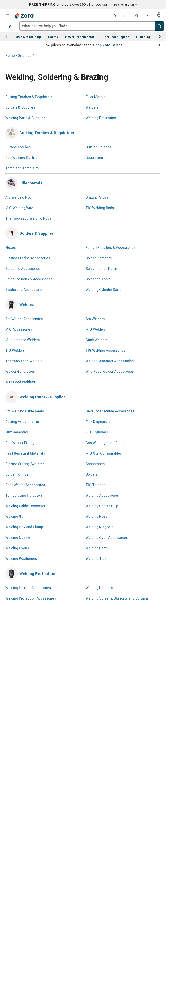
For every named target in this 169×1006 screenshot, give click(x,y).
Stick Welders (96, 339)
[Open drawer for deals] (114, 16)
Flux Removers (17, 432)
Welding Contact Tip (102, 505)
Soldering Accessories (22, 268)
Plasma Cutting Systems (24, 463)
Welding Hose (96, 516)
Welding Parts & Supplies (25, 117)
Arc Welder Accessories (24, 318)
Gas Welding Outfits (21, 157)
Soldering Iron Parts (101, 268)
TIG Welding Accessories (105, 350)
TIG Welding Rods (100, 207)
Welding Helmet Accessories (28, 587)
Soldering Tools (98, 279)
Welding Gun (15, 516)
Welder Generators (20, 371)
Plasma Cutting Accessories (27, 258)
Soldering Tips (16, 474)
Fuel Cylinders (97, 432)
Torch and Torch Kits (22, 168)
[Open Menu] (7, 16)
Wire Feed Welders (20, 381)
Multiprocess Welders (22, 339)
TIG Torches (95, 484)
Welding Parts (97, 548)
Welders (92, 107)
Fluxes (10, 247)
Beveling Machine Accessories (110, 411)
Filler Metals (95, 96)
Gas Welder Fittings (20, 442)
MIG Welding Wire (19, 207)
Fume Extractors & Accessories (110, 247)
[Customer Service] (136, 16)
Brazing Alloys (97, 197)
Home (10, 55)
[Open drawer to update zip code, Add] (10, 26)
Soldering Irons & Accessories (28, 279)
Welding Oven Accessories (107, 537)
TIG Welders (15, 350)
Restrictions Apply (125, 4)
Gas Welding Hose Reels (105, 442)
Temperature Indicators (24, 495)
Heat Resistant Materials (25, 453)
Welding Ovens (17, 548)
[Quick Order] (125, 16)
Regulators (94, 157)
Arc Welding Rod (18, 197)
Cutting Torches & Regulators (28, 96)
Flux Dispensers (98, 421)
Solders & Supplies (20, 107)
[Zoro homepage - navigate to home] (24, 16)
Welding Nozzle (17, 537)
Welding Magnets (99, 526)
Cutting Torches (98, 147)
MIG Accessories (18, 329)
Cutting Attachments (22, 421)
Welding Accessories (102, 495)
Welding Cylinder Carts (103, 289)
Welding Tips (96, 558)
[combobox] (91, 26)
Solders (91, 474)
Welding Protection (101, 117)
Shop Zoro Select (107, 45)
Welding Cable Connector (25, 505)
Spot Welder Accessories (25, 484)
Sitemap (25, 55)
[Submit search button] (159, 26)
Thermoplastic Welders (23, 360)
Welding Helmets (99, 587)
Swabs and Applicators (23, 289)
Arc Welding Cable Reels (24, 411)
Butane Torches (18, 147)
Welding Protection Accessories (30, 598)
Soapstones (95, 463)
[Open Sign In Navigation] (147, 16)
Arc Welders (95, 318)
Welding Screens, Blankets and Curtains (117, 598)
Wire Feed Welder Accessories (110, 371)
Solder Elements (99, 258)
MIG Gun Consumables (104, 453)
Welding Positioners (21, 558)
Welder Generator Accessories (110, 360)
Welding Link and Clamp (24, 526)
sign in (107, 4)
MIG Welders (96, 329)
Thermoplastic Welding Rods (28, 218)
